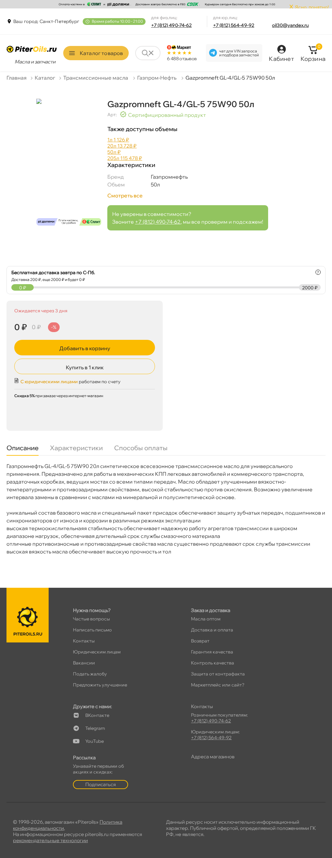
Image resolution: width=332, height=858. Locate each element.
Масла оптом (205, 619)
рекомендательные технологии (50, 840)
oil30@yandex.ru (290, 25)
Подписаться (100, 784)
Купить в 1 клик (85, 367)
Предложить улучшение (100, 685)
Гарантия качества (212, 652)
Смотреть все (125, 195)
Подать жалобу (90, 674)
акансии (84, 663)
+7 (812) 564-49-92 (234, 25)
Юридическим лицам (97, 652)
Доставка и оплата (212, 630)
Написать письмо (92, 630)
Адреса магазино (212, 756)
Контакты (84, 641)
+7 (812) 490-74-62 (171, 25)
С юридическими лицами (49, 381)
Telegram (95, 728)
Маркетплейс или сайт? (217, 685)
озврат (200, 641)
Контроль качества (212, 663)
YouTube (94, 741)
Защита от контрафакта (218, 674)
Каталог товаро (101, 53)
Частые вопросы (91, 619)
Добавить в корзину (84, 348)
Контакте (97, 715)
